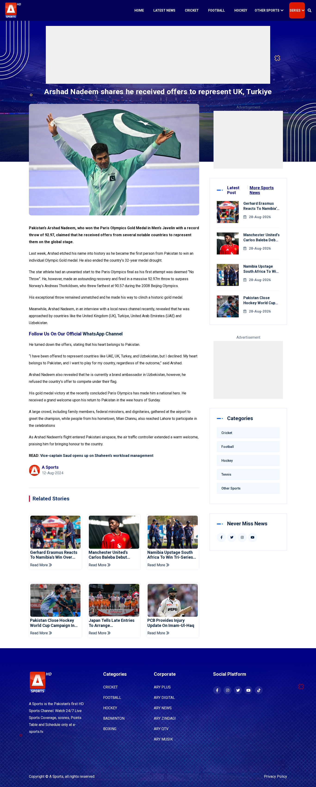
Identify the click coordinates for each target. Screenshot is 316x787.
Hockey (240, 10)
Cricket (192, 10)
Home (139, 10)
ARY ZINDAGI (165, 718)
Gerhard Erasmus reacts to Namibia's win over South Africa (53, 555)
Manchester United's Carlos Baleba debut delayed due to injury (109, 555)
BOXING (109, 729)
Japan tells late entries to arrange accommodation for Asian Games (111, 623)
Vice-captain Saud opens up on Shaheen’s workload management (96, 455)
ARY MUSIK (163, 739)
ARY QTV (161, 729)
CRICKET (110, 687)
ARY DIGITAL (164, 697)
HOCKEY (110, 708)
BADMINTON (113, 718)
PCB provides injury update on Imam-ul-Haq (170, 623)
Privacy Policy (275, 776)
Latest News (164, 10)
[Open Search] (309, 10)
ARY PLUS (162, 687)
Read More (39, 565)
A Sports (56, 776)
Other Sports (267, 10)
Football (216, 10)
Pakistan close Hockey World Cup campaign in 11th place (52, 623)
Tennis (226, 474)
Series (295, 10)
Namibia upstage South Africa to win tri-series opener (170, 555)
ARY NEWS (163, 708)
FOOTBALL (112, 697)
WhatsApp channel (103, 334)
